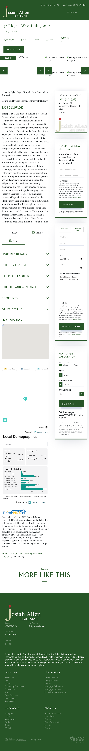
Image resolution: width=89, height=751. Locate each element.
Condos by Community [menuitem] (15, 686)
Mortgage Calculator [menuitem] (53, 686)
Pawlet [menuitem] (8, 722)
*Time (61, 264)
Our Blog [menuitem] (48, 728)
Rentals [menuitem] (47, 683)
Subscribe (67, 204)
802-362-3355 (79, 5)
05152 (6, 556)
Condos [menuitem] (8, 683)
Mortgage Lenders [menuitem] (52, 689)
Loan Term (64, 362)
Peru (40, 553)
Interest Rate (65, 390)
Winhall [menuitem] (8, 728)
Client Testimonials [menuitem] (52, 722)
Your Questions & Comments (69, 273)
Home (4, 553)
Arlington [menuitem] (9, 713)
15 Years (75, 365)
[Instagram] (9, 644)
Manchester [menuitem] (10, 719)
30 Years (65, 365)
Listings (13, 553)
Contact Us (62, 112)
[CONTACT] (13, 49)
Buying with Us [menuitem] (51, 677)
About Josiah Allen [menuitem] (52, 713)
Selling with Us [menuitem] (51, 680)
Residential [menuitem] (9, 677)
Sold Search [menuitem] (10, 701)
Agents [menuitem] (47, 725)
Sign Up (69, 12)
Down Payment (65, 380)
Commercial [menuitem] (10, 689)
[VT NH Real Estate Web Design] (77, 739)
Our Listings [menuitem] (10, 698)
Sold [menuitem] (7, 692)
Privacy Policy (76, 197)
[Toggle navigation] (84, 12)
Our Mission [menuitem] (49, 719)
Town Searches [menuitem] (11, 695)
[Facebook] (5, 644)
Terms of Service (76, 334)
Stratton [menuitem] (8, 725)
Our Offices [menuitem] (49, 716)
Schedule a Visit (77, 229)
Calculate (68, 404)
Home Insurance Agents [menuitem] (55, 692)
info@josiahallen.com (37, 626)
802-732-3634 (54, 5)
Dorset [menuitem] (8, 716)
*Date (61, 255)
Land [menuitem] (7, 680)
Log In (77, 12)
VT (21, 553)
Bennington (30, 553)
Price (61, 371)
